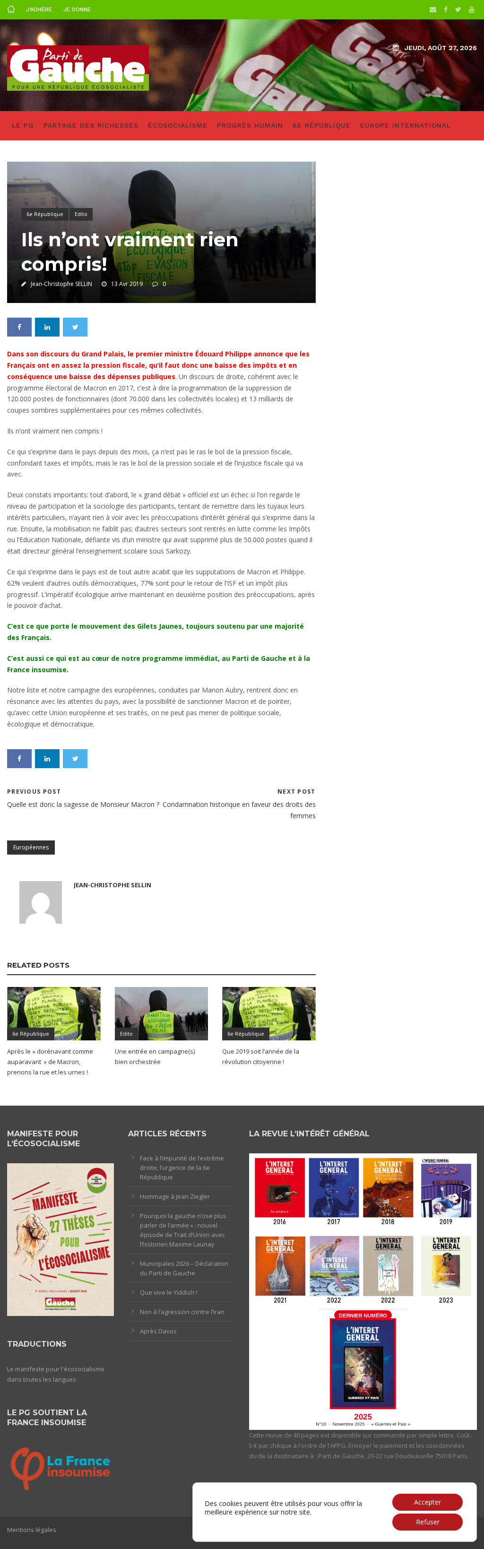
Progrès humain (250, 125)
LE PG (23, 125)
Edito (81, 213)
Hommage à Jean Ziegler (175, 1196)
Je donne (77, 9)
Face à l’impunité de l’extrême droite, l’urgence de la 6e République (182, 1167)
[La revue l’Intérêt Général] (363, 1291)
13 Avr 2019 (127, 284)
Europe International (405, 125)
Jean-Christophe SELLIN (61, 284)
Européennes (31, 847)
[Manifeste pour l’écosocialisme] (60, 1239)
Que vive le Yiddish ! (168, 1292)
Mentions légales (31, 1529)
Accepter (427, 1501)
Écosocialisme (177, 125)
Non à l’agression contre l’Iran (182, 1311)
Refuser (428, 1521)
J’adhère (39, 9)
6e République (322, 125)
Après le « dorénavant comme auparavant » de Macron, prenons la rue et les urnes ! (50, 1061)
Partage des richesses (90, 125)
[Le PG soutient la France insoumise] (60, 1467)
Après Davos (158, 1331)
